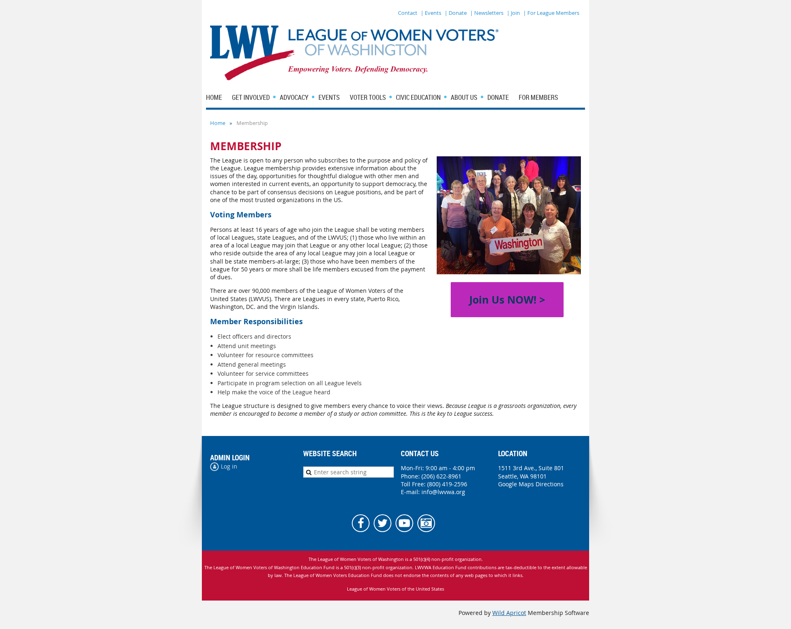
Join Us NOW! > (507, 299)
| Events (431, 12)
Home (217, 123)
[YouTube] (404, 523)
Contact (407, 12)
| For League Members (551, 12)
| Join (513, 12)
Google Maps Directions (531, 484)
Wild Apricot (509, 613)
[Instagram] (426, 523)
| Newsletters (486, 12)
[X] (382, 523)
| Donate (456, 12)
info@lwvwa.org (443, 492)
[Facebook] (361, 523)
